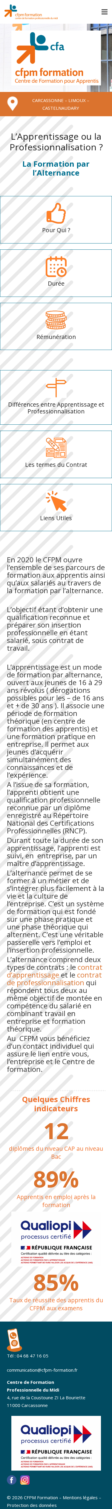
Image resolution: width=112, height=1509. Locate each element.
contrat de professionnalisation (54, 978)
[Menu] (104, 11)
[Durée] (56, 266)
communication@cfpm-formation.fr (42, 1370)
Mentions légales (80, 1497)
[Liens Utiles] (56, 501)
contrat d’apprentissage (54, 971)
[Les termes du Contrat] (56, 447)
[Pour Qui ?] (56, 213)
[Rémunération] (56, 320)
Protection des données (32, 1505)
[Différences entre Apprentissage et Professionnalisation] (56, 387)
